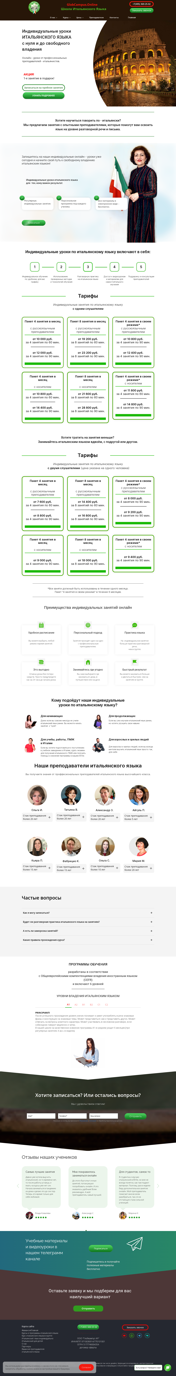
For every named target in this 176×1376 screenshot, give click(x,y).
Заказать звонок (141, 10)
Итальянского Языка (89, 9)
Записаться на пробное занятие (43, 87)
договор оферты (88, 1347)
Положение (84, 1121)
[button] (18, 1186)
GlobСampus (76, 4)
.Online (91, 4)
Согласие (93, 1121)
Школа (66, 9)
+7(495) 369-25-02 (88, 1327)
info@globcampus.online (88, 1333)
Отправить (135, 1116)
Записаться (34, 223)
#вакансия (26, 1330)
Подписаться (101, 1248)
